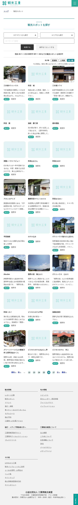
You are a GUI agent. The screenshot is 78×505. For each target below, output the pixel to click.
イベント (8, 402)
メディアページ (46, 451)
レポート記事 (10, 395)
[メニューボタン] (75, 3)
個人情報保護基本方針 (13, 481)
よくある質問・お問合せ (14, 470)
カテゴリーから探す (20, 35)
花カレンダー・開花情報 (49, 399)
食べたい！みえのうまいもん (15, 410)
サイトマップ (10, 478)
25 (44, 372)
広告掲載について (46, 440)
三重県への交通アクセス (14, 421)
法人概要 (43, 433)
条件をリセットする (46, 47)
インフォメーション (47, 406)
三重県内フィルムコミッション (16, 436)
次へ (58, 372)
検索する (27, 47)
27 (54, 372)
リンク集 (8, 474)
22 (29, 372)
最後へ (64, 372)
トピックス (44, 395)
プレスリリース (10, 440)
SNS (42, 444)
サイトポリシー (10, 485)
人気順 (62, 60)
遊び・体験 (9, 406)
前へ (19, 372)
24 (39, 372)
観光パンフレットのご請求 (14, 467)
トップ (6, 11)
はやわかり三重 (10, 463)
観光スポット (10, 399)
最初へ (13, 372)
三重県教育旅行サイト (13, 433)
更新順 (54, 60)
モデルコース (10, 413)
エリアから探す (57, 35)
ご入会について (46, 436)
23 (34, 372)
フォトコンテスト (46, 402)
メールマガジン (46, 447)
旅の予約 (8, 417)
